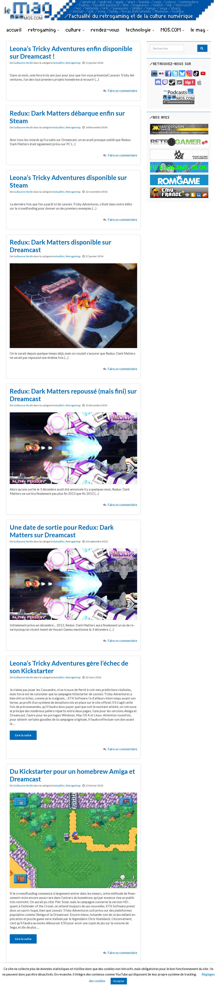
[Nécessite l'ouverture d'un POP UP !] (179, 96)
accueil (14, 29)
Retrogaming (73, 62)
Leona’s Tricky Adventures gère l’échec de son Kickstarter (69, 666)
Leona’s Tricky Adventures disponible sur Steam (68, 181)
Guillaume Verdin (23, 62)
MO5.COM (171, 29)
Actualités (59, 62)
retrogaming (42, 29)
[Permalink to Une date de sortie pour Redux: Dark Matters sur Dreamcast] (73, 584)
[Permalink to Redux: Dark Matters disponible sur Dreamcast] (73, 305)
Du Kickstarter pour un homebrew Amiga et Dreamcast (72, 775)
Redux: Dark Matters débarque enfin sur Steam (67, 116)
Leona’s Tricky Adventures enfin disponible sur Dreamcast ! (71, 52)
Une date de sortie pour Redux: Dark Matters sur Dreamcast (62, 531)
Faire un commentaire (122, 91)
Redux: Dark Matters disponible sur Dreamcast (60, 245)
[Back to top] (207, 978)
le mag (199, 29)
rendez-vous (105, 29)
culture (74, 29)
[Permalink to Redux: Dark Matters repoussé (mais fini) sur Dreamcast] (73, 448)
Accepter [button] (118, 981)
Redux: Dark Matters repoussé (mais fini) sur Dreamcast (73, 394)
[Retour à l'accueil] (108, 12)
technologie (139, 29)
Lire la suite (23, 735)
